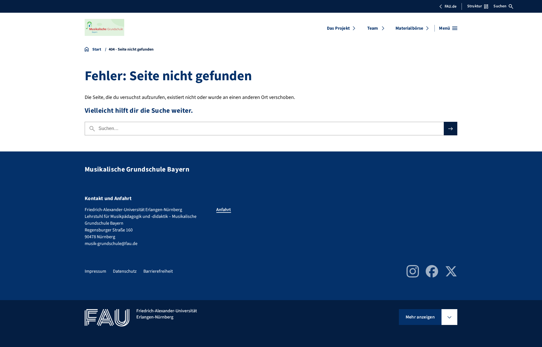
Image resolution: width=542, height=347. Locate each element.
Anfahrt (223, 210)
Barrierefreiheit (158, 271)
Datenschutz (125, 271)
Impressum (95, 271)
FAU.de (450, 6)
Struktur (474, 6)
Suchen (499, 6)
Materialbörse (409, 28)
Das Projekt (338, 28)
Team (372, 28)
